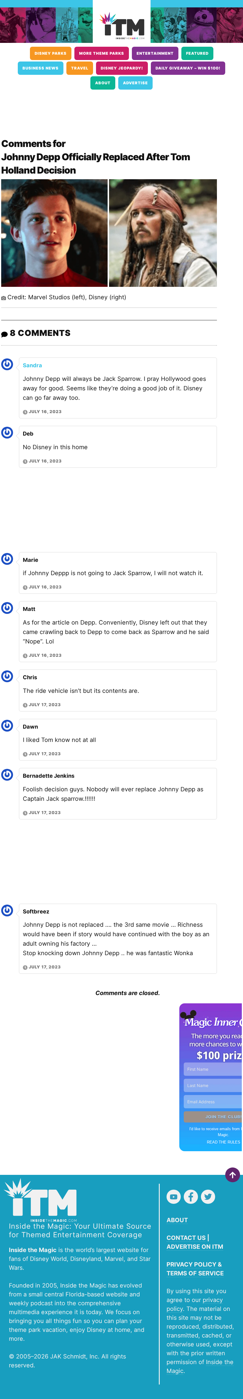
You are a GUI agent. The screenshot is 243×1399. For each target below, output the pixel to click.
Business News (41, 68)
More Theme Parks (101, 53)
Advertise (135, 83)
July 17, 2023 (45, 704)
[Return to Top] (232, 1174)
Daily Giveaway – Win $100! (188, 68)
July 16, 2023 (45, 411)
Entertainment (155, 53)
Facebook (191, 1197)
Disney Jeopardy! (122, 68)
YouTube (174, 1197)
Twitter (208, 1197)
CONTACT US (186, 1237)
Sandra (32, 365)
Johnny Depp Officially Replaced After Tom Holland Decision (95, 163)
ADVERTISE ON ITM (195, 1246)
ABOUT (177, 1220)
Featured (197, 53)
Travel (79, 68)
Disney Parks (51, 53)
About (103, 83)
